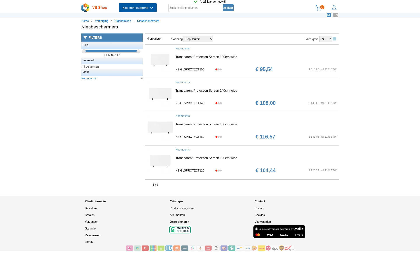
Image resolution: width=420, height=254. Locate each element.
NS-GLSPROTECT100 (189, 69)
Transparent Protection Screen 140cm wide (206, 90)
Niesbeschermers (148, 21)
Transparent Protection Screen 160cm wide (206, 124)
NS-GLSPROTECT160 (189, 136)
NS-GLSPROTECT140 (189, 103)
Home (85, 21)
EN (336, 15)
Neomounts (88, 78)
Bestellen (91, 208)
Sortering (177, 39)
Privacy (259, 208)
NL (329, 15)
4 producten (154, 38)
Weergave (312, 39)
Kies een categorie (136, 7)
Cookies (260, 215)
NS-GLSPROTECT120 (189, 170)
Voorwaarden (263, 221)
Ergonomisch (122, 21)
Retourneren (92, 235)
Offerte (89, 242)
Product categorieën (182, 208)
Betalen (89, 215)
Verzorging (101, 21)
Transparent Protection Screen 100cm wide (206, 57)
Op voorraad (92, 66)
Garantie (90, 228)
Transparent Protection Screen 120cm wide (206, 158)
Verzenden (91, 221)
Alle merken (177, 215)
